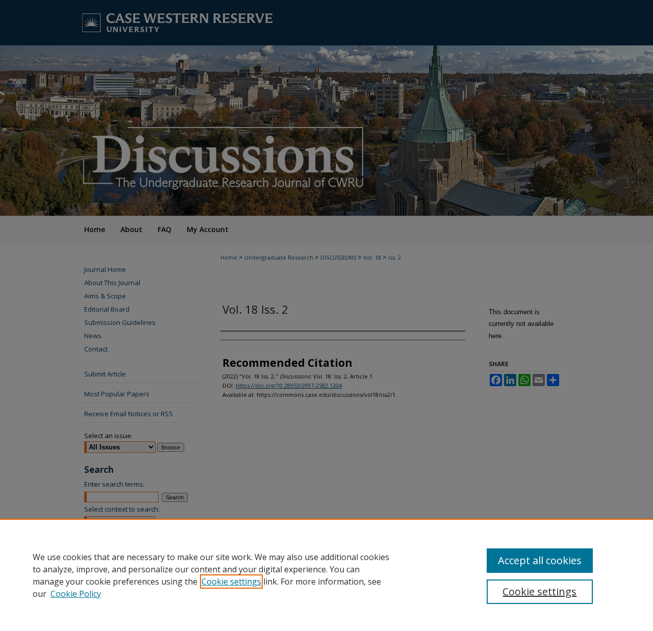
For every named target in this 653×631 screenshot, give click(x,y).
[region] (326, 575)
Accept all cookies (540, 560)
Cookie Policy (76, 593)
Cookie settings (231, 581)
